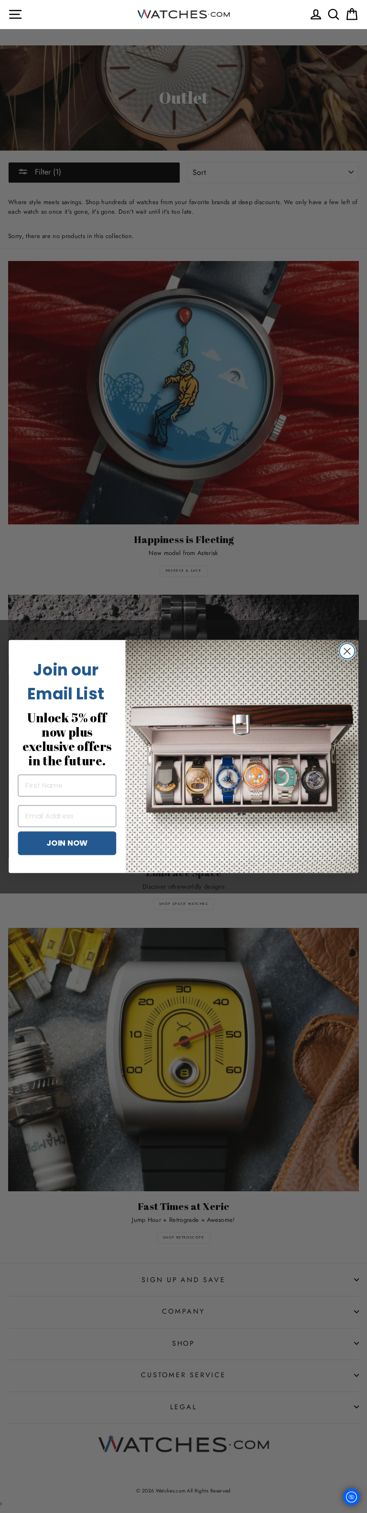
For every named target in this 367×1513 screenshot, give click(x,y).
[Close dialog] (347, 651)
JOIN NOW (67, 843)
